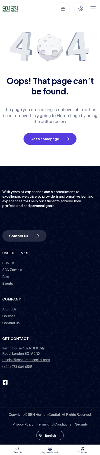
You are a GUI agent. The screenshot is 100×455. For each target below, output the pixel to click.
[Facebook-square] (5, 382)
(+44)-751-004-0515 (17, 367)
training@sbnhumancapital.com (26, 359)
